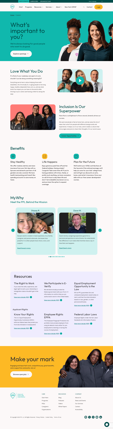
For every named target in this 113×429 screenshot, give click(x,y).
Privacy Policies (40, 417)
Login (98, 7)
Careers (77, 406)
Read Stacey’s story (24, 248)
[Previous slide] (13, 230)
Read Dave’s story (65, 248)
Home (12, 15)
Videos (60, 403)
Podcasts (61, 400)
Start (21, 7)
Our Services (79, 403)
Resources (37, 7)
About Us (78, 398)
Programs (28, 7)
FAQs (43, 403)
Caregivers (34, 1)
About (58, 7)
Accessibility (79, 409)
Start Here (45, 398)
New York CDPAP (70, 7)
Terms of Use (57, 417)
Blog (59, 398)
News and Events (80, 400)
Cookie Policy (49, 417)
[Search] (84, 7)
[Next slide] (100, 230)
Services (49, 7)
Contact (89, 7)
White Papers (62, 406)
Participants (23, 1)
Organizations (45, 1)
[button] (50, 256)
